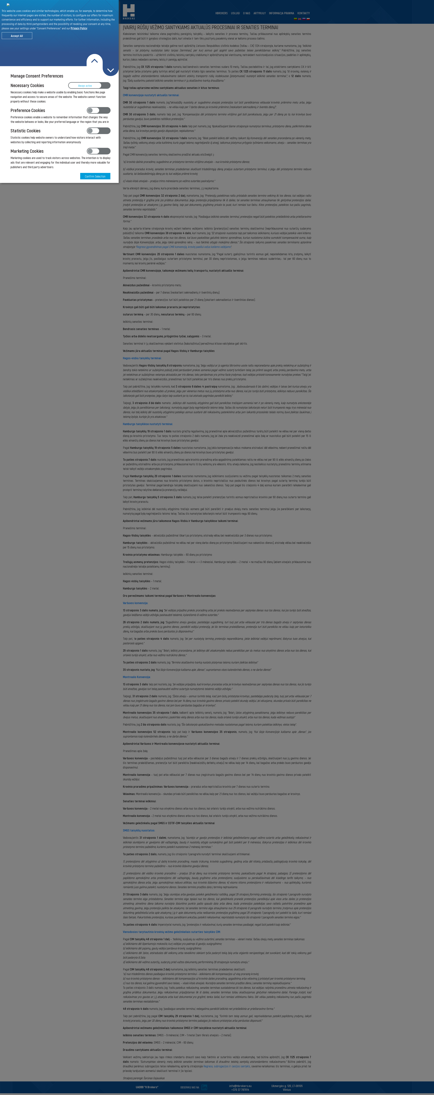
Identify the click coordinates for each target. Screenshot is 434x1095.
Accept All (17, 36)
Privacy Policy (79, 28)
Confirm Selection (95, 176)
